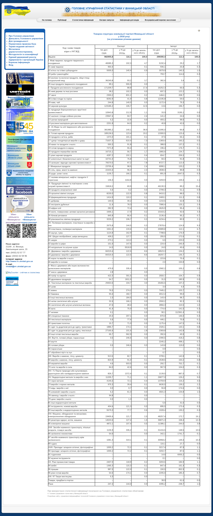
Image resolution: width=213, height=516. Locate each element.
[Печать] (199, 31)
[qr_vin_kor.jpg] (13, 237)
